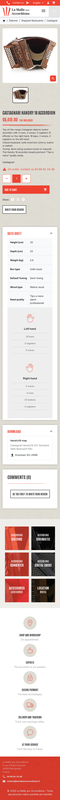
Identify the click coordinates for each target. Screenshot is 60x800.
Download (14, 431)
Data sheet (15, 233)
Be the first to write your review (30, 494)
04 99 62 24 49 (14, 776)
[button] (54, 11)
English (36, 2)
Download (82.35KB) (24, 454)
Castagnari (8, 162)
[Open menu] (43, 11)
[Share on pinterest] (23, 199)
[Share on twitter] (18, 199)
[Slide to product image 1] (20, 95)
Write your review (14, 209)
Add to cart (26, 189)
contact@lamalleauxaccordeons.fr (23, 781)
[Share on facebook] (12, 199)
